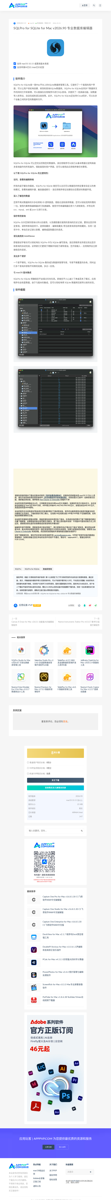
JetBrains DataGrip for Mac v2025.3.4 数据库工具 (90, 662)
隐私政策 (53, 1180)
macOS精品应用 (39, 1172)
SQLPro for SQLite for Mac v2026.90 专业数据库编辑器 (61, 593)
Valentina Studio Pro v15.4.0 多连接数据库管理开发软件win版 (44, 662)
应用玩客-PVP (26, 605)
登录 (65, 721)
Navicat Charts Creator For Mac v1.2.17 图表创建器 (90, 689)
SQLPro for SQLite (32, 569)
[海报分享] (95, 606)
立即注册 (48, 1147)
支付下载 (55, 780)
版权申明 (53, 1175)
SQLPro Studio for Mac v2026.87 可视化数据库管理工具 (21, 662)
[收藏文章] (79, 606)
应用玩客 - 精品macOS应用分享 (27, 593)
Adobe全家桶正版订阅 (38, 1180)
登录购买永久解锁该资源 (55, 788)
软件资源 (75, 1181)
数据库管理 (47, 569)
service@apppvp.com (62, 535)
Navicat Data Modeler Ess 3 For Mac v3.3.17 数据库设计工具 (20, 689)
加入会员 (62, 1147)
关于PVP (53, 1171)
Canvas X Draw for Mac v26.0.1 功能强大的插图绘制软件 (33, 623)
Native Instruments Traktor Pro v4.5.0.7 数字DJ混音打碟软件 (78, 623)
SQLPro (18, 569)
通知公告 (37, 1186)
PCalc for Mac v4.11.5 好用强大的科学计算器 (63, 959)
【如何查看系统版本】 (53, 495)
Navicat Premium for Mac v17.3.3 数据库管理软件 (44, 689)
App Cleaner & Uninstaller (50, 500)
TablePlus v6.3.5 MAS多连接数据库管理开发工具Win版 (67, 662)
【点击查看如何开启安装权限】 (55, 497)
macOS (32, 23)
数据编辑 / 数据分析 (44, 23)
